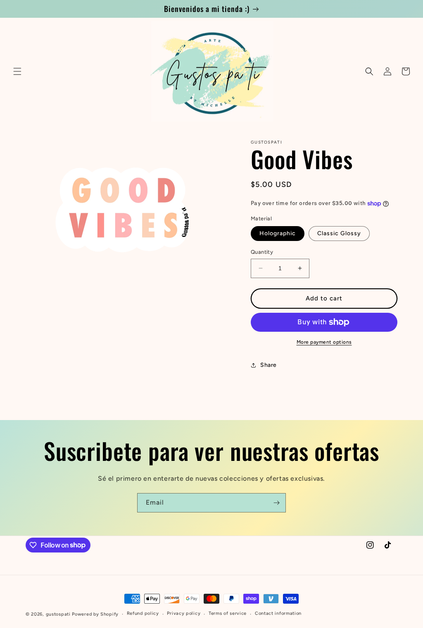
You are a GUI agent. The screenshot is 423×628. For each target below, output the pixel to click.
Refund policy (143, 613)
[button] (17, 71)
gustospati (58, 614)
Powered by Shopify (95, 614)
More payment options (324, 342)
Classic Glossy (339, 233)
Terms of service (228, 613)
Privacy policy (183, 613)
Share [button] (268, 364)
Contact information (278, 613)
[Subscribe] (276, 502)
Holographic (277, 233)
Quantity (262, 252)
